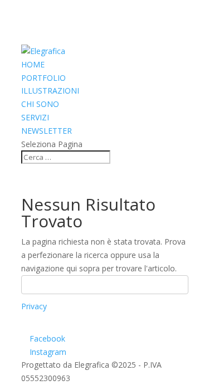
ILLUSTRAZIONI (50, 90)
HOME (33, 64)
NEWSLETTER (46, 130)
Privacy (34, 306)
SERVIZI (35, 117)
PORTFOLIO (43, 77)
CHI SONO (40, 104)
